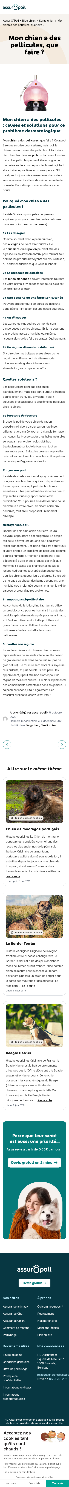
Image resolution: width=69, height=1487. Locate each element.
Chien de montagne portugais (32, 829)
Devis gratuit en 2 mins (31, 1162)
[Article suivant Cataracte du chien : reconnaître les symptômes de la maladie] (62, 744)
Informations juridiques (17, 1387)
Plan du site (44, 1335)
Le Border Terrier (20, 943)
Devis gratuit (32, 1283)
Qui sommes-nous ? (50, 1306)
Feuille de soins (12, 1355)
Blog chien (29, 20)
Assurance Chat (13, 1313)
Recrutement (45, 1313)
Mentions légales (48, 1328)
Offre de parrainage (15, 1369)
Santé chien (46, 20)
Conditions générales (16, 1362)
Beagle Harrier (18, 1053)
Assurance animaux (15, 1306)
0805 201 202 (58, 1379)
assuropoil (39, 712)
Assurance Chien (14, 1320)
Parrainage (10, 1335)
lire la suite (13, 876)
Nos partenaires (47, 1320)
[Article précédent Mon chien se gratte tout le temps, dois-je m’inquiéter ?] (7, 744)
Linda (9, 990)
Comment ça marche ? (17, 1328)
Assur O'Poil (11, 20)
